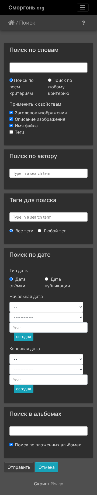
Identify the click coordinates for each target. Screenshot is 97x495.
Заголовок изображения (41, 112)
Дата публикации (57, 282)
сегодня (23, 336)
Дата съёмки (17, 282)
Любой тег (54, 230)
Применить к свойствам (35, 104)
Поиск (27, 22)
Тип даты (19, 270)
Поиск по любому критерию (60, 87)
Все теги (23, 230)
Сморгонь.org (26, 7)
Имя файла (26, 125)
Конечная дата (24, 348)
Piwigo (57, 483)
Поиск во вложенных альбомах (48, 444)
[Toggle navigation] (83, 8)
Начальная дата (26, 296)
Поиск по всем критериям (21, 87)
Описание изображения (40, 119)
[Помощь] (83, 22)
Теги (19, 132)
